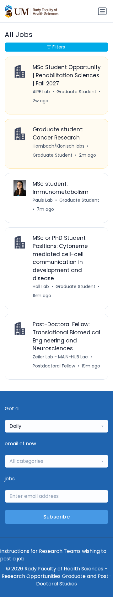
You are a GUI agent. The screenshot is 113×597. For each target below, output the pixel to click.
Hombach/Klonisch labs (58, 146)
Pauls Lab (43, 200)
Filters (58, 47)
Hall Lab (41, 286)
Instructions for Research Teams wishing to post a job (53, 555)
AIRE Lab (41, 92)
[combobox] (56, 426)
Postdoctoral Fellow (54, 366)
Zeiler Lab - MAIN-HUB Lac (60, 357)
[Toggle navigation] (102, 11)
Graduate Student (76, 92)
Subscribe (56, 516)
